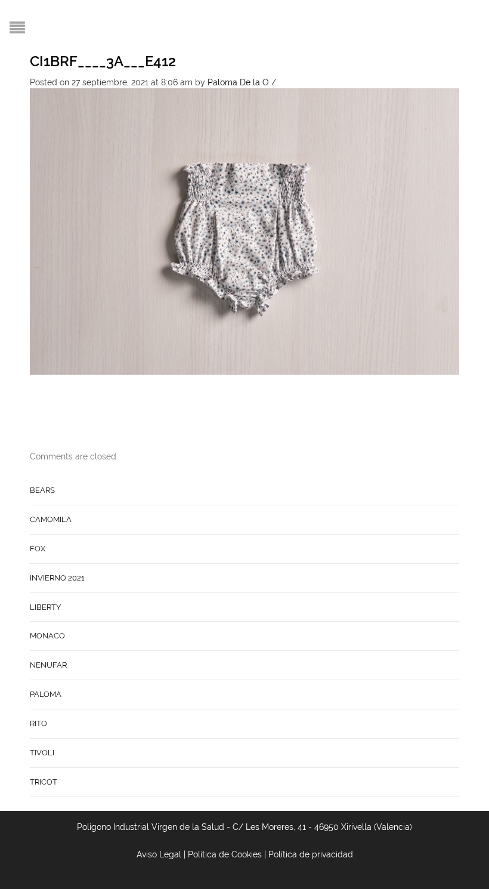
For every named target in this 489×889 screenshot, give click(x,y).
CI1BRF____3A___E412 (103, 61)
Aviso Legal (159, 854)
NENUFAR (48, 664)
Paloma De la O (238, 82)
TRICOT (43, 781)
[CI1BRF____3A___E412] (244, 231)
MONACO (47, 635)
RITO (38, 723)
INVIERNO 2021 (57, 577)
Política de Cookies (225, 854)
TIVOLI (42, 752)
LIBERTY (45, 607)
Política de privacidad (310, 854)
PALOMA (45, 694)
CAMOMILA (51, 519)
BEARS (42, 490)
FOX (37, 548)
